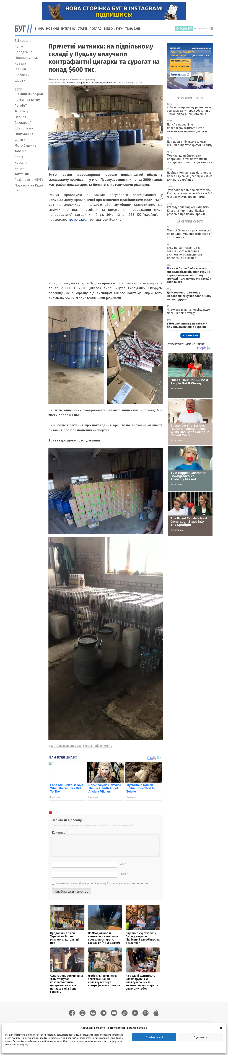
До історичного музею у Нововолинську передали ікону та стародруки (189, 296)
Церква (20, 117)
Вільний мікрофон (29, 94)
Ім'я (122, 864)
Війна (39, 29)
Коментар (59, 832)
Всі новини (23, 41)
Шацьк (20, 81)
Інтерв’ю (68, 29)
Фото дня (22, 140)
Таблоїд (21, 151)
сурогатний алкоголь (110, 82)
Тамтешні (22, 174)
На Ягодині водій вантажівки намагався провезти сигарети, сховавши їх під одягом (104, 937)
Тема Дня (132, 29)
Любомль (22, 75)
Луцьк (19, 46)
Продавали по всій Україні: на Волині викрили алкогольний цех (64, 937)
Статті (82, 29)
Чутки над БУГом (27, 100)
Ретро (19, 168)
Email (123, 874)
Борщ (19, 157)
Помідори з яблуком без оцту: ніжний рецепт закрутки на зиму (189, 143)
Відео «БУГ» (113, 29)
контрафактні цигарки (88, 82)
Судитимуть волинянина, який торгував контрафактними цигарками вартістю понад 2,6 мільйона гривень (67, 983)
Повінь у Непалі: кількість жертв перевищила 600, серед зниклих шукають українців (189, 176)
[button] (221, 1028)
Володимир (23, 52)
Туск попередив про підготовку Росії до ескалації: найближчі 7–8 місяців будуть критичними (189, 193)
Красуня (21, 163)
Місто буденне (25, 145)
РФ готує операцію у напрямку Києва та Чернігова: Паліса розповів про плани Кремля (188, 210)
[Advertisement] (29, 247)
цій (18, 1044)
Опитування (24, 134)
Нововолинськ (26, 58)
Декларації (23, 123)
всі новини (190, 335)
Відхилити (200, 1037)
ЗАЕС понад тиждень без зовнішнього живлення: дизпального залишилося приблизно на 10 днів (184, 253)
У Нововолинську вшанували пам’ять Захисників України (187, 325)
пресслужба (77, 220)
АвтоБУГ (21, 106)
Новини (52, 29)
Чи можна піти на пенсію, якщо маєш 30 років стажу (188, 311)
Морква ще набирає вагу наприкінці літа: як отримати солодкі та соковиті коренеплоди (189, 159)
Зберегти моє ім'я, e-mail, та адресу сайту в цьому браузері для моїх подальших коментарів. (102, 883)
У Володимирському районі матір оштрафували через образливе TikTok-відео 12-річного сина (190, 111)
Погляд (95, 29)
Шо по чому (24, 128)
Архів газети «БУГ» (29, 180)
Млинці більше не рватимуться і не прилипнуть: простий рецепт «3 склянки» (189, 234)
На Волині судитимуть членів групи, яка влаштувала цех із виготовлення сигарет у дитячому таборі (142, 982)
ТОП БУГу (21, 111)
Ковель (20, 63)
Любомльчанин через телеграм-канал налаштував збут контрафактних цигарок (104, 980)
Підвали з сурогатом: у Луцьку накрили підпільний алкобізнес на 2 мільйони (143, 937)
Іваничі (20, 69)
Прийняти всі (154, 1037)
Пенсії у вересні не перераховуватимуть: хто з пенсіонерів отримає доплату (187, 128)
